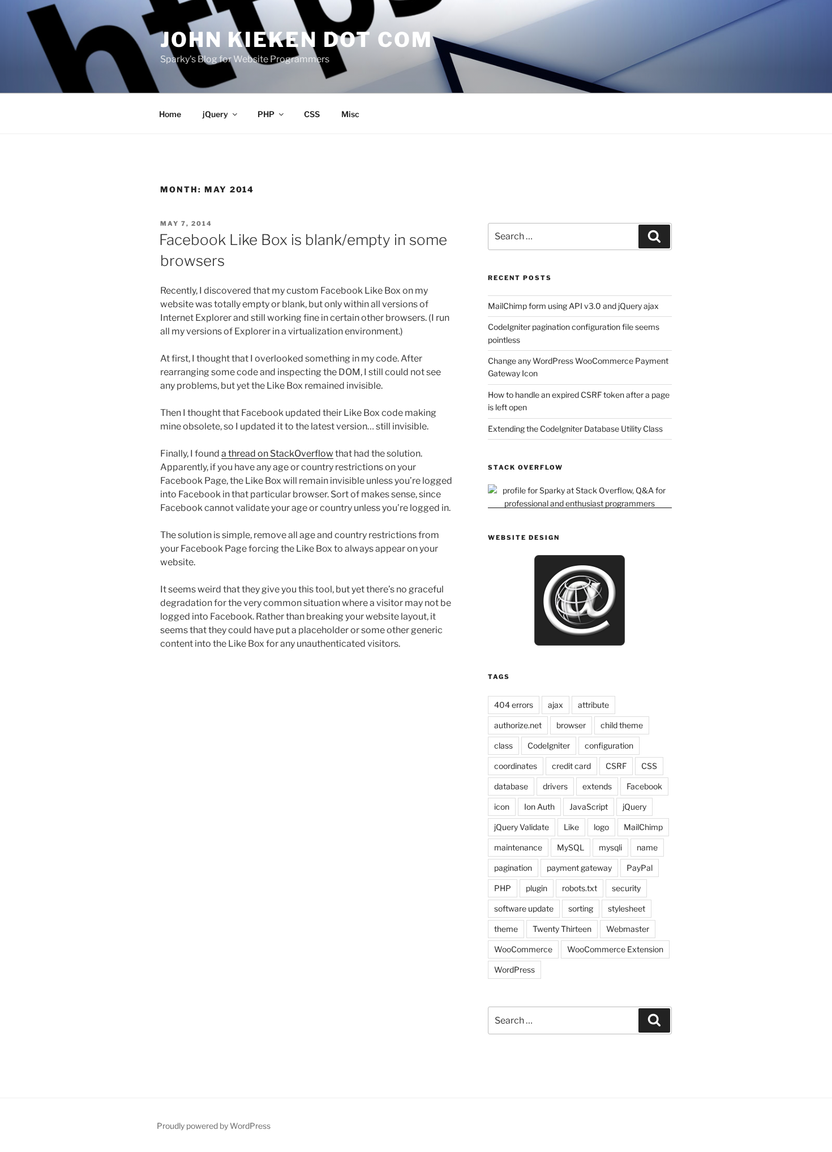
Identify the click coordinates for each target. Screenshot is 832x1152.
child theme (622, 725)
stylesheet (626, 908)
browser (571, 725)
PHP (266, 114)
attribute (593, 705)
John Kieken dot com (296, 39)
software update (524, 908)
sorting (580, 908)
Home (170, 114)
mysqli (610, 847)
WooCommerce (523, 949)
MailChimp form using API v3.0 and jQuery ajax (573, 306)
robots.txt (579, 888)
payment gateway (579, 867)
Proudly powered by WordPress (214, 1125)
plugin (536, 888)
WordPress (514, 969)
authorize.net (518, 725)
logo (601, 827)
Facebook (644, 786)
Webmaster (627, 929)
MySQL (570, 847)
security (626, 888)
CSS (312, 114)
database (511, 786)
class (503, 745)
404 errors (513, 705)
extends (597, 786)
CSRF (616, 766)
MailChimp (643, 827)
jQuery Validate (521, 827)
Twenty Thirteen (562, 929)
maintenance (518, 847)
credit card (571, 766)
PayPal (640, 867)
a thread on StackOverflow (277, 453)
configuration (609, 745)
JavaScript (588, 806)
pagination (513, 867)
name (647, 847)
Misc (350, 114)
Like (571, 827)
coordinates (515, 766)
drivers (555, 786)
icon (501, 806)
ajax (555, 705)
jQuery (215, 114)
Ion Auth (539, 806)
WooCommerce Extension (615, 949)
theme (506, 929)
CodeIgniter (548, 745)
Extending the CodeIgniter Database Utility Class (575, 428)
